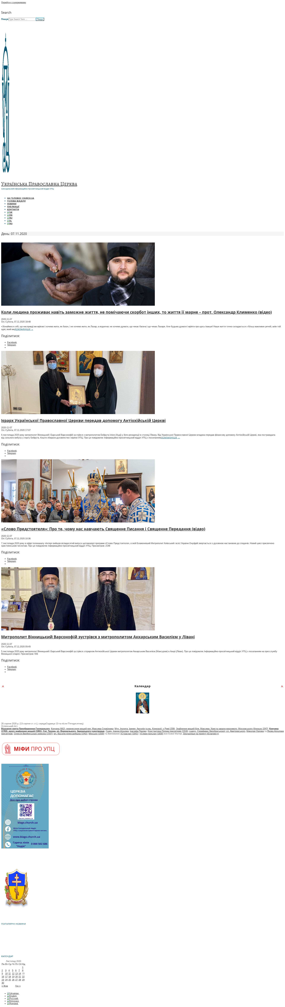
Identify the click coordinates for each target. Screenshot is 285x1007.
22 (23, 976)
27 (16, 979)
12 (13, 973)
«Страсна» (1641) (129, 733)
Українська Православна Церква (39, 183)
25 (9, 979)
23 (3, 979)
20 (16, 976)
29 (23, 979)
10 (6, 973)
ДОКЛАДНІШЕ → (23, 329)
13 (16, 973)
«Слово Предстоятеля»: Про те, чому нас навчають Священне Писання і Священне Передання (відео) (103, 529)
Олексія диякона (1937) (33, 733)
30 (3, 983)
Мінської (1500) (96, 733)
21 (20, 976)
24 (6, 979)
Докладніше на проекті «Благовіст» (201, 733)
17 (6, 976)
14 (20, 973)
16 (3, 976)
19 (13, 976)
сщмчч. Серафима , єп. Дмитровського (217, 731)
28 (20, 979)
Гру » (17, 986)
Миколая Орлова (255, 731)
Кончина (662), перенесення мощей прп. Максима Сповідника (82, 728)
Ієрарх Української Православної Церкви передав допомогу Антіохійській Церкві (83, 420)
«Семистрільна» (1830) (151, 733)
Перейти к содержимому (13, 2)
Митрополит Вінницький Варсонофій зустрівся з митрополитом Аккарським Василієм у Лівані (98, 636)
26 (13, 979)
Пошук (4, 19)
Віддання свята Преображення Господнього (25, 728)
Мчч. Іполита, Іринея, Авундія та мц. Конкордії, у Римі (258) (145, 728)
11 (9, 973)
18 (9, 976)
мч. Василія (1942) (70, 733)
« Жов (5, 986)
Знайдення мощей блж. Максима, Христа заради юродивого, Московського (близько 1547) (222, 728)
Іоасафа (138, 731)
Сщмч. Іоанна (117, 731)
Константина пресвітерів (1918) (168, 731)
